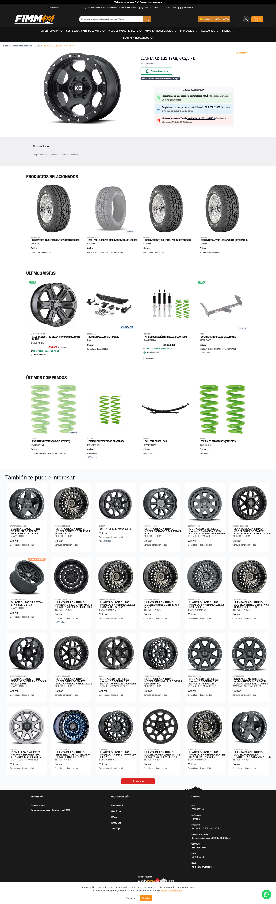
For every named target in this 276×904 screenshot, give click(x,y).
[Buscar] (147, 19)
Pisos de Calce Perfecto (123, 31)
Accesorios (208, 31)
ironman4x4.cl (53, 7)
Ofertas (217, 19)
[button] (82, 89)
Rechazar (131, 898)
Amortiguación (50, 31)
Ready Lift (116, 822)
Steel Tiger (116, 828)
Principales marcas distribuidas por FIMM (50, 810)
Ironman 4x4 (117, 805)
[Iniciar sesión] (246, 19)
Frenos (226, 31)
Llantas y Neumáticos (136, 38)
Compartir (243, 52)
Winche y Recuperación (159, 31)
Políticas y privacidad (202, 866)
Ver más (140, 781)
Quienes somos (38, 805)
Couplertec (116, 811)
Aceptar (146, 898)
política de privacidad (171, 890)
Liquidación (207, 19)
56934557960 (171, 7)
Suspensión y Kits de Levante (83, 31)
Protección (187, 31)
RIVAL (114, 817)
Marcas (226, 19)
